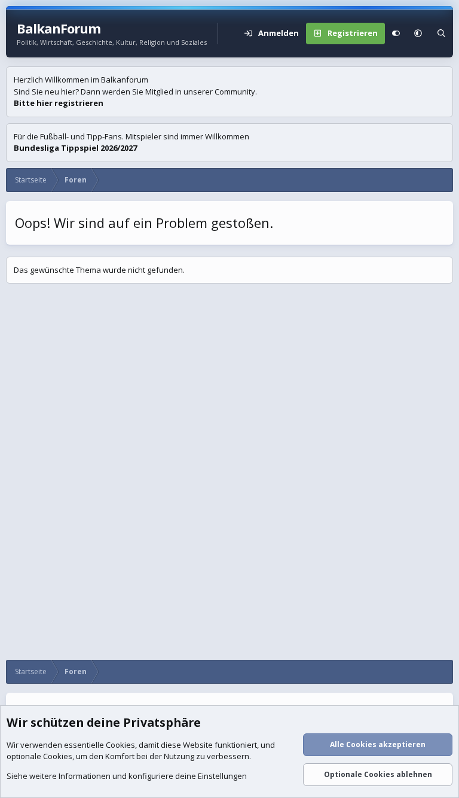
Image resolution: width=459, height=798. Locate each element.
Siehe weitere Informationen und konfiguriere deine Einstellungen (127, 775)
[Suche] (441, 33)
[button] (418, 33)
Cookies (120, 744)
